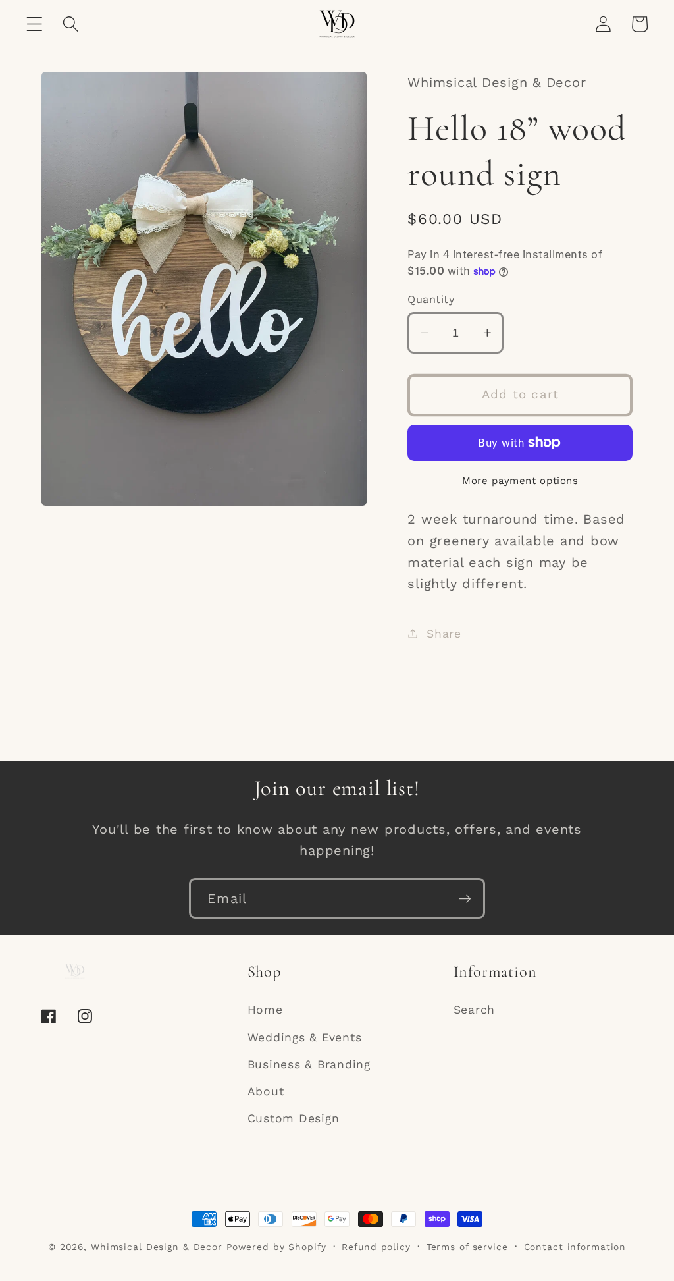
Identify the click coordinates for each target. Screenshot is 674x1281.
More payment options (520, 481)
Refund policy (376, 1246)
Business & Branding (309, 1064)
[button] (34, 24)
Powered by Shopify (276, 1246)
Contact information (575, 1246)
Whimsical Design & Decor (156, 1246)
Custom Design (293, 1118)
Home (265, 1009)
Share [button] (444, 633)
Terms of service (467, 1246)
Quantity (430, 299)
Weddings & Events (304, 1037)
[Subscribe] (465, 898)
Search (475, 1009)
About (265, 1091)
